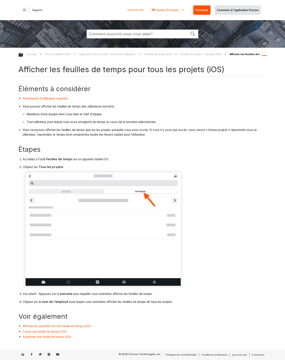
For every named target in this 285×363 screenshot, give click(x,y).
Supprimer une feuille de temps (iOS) (47, 337)
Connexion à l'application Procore (238, 10)
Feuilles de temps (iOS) (158, 54)
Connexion (258, 354)
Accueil (32, 54)
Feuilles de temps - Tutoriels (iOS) (201, 54)
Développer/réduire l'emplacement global (264, 54)
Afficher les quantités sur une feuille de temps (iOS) (56, 326)
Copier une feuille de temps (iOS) (44, 331)
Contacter (202, 10)
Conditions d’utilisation (214, 354)
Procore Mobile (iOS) (58, 54)
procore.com (136, 9)
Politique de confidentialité (181, 354)
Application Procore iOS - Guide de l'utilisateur (107, 54)
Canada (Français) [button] (167, 10)
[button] (192, 33)
